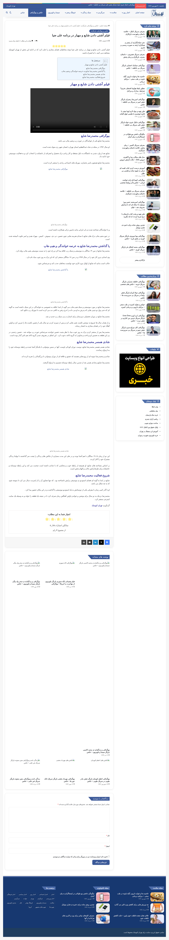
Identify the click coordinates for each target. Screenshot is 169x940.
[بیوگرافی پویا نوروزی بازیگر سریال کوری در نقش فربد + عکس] (153, 239)
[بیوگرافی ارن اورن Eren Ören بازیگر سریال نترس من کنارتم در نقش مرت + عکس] (153, 319)
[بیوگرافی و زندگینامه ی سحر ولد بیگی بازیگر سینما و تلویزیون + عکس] (24, 570)
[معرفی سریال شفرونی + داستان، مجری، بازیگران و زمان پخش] (153, 57)
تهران (32, 898)
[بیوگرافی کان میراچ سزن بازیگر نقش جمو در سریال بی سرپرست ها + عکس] (153, 331)
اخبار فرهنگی (11, 894)
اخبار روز (126, 13)
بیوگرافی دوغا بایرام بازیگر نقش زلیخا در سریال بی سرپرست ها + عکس (133, 295)
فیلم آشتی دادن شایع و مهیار (96, 65)
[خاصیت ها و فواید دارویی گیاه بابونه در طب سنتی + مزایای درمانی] (153, 79)
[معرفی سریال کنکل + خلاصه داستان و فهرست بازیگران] (153, 35)
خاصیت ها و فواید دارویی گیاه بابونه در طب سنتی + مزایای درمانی (134, 79)
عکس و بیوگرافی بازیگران (89, 26)
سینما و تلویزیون (54, 13)
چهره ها (51, 907)
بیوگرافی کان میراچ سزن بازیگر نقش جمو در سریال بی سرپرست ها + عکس (132, 330)
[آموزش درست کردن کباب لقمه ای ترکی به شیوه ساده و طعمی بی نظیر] (153, 171)
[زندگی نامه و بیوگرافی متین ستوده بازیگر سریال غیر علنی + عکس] (24, 768)
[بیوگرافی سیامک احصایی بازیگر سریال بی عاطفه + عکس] (153, 68)
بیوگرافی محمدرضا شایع (95, 68)
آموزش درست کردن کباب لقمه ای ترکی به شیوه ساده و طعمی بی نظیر (132, 170)
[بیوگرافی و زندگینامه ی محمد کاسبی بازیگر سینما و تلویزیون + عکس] (94, 654)
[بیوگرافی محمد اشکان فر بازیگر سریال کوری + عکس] (153, 250)
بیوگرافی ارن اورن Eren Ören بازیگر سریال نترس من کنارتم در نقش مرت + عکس (133, 318)
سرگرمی (101, 13)
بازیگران (40, 898)
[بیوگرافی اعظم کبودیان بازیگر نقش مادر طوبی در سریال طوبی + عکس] (94, 768)
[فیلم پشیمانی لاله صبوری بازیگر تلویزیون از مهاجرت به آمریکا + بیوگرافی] (59, 570)
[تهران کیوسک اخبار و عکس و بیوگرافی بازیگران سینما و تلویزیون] (157, 12)
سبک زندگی (86, 13)
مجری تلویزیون (11, 903)
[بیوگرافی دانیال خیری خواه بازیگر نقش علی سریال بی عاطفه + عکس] (153, 125)
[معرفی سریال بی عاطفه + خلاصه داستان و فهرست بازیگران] (153, 194)
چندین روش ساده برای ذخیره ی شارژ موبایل (78, 905)
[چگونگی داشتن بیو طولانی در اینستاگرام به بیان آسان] (153, 137)
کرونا (30, 907)
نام (108, 836)
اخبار (52, 894)
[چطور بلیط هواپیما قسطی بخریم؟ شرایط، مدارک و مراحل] (153, 91)
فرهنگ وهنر (29, 903)
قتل (21, 903)
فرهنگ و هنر (71, 13)
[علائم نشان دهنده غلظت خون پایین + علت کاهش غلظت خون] (157, 919)
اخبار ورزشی (50, 898)
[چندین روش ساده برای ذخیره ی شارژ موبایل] (153, 228)
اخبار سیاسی (23, 894)
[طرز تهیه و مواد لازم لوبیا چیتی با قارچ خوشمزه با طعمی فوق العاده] (153, 114)
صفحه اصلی (140, 13)
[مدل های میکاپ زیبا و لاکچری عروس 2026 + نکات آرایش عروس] (153, 160)
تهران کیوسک (10, 6)
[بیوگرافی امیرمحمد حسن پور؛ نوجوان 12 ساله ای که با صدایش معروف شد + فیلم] (153, 205)
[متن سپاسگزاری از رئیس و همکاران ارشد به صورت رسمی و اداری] (153, 46)
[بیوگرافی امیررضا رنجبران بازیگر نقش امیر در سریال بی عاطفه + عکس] (153, 102)
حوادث (25, 898)
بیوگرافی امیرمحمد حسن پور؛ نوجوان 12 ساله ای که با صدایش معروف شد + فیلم (133, 204)
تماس (23, 13)
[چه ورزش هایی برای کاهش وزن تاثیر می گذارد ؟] (157, 908)
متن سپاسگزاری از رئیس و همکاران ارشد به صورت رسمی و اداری (133, 45)
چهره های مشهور (40, 907)
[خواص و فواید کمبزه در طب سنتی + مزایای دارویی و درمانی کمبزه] (153, 308)
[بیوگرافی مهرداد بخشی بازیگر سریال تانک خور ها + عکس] (59, 768)
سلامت (114, 13)
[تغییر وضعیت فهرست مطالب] (104, 61)
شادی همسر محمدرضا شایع (94, 74)
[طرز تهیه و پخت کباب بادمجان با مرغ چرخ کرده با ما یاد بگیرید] (153, 217)
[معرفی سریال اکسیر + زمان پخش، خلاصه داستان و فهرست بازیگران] (153, 148)
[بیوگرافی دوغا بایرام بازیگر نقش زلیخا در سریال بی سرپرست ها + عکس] (153, 296)
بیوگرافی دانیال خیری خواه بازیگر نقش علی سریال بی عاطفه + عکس (111, 5)
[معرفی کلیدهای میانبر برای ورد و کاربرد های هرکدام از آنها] (103, 919)
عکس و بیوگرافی (36, 13)
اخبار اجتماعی (43, 894)
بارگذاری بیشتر (140, 260)
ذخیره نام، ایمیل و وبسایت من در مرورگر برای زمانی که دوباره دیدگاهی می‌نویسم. (80, 857)
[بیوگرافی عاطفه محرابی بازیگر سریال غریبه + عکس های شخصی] (153, 285)
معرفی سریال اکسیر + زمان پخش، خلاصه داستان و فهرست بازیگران (133, 147)
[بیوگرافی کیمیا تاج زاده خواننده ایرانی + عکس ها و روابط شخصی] (153, 183)
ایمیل (107, 846)
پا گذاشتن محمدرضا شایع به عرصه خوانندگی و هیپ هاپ (83, 71)
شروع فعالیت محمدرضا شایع (94, 77)
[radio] (53, 46)
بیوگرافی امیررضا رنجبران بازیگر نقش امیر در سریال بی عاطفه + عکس (133, 102)
